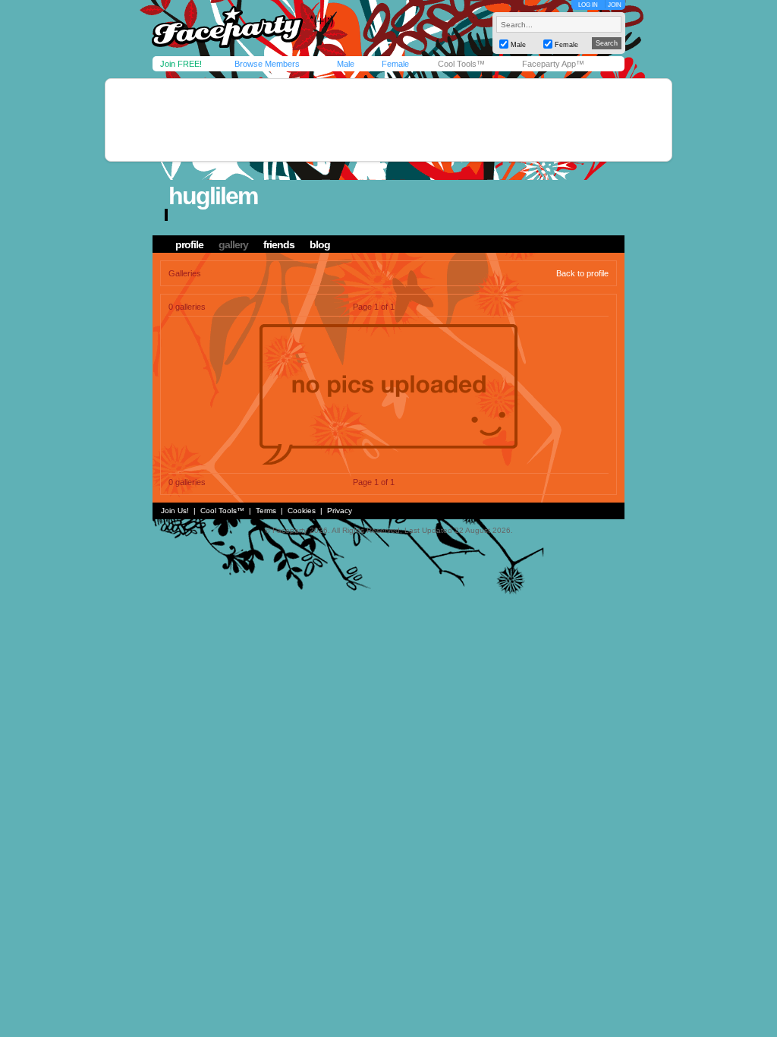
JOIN (614, 5)
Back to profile (582, 273)
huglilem (212, 196)
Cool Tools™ (461, 63)
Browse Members (267, 63)
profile (189, 244)
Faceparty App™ (553, 63)
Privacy (339, 510)
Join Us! (175, 510)
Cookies (302, 510)
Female (395, 63)
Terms (266, 510)
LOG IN (588, 5)
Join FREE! (181, 63)
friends (278, 244)
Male (345, 63)
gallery (233, 244)
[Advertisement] (388, 120)
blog (320, 244)
